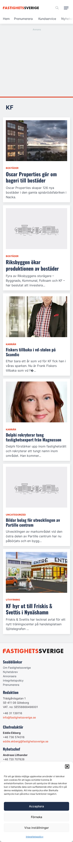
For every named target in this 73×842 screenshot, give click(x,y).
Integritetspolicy (34, 836)
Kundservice (47, 19)
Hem (6, 19)
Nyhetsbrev (10, 672)
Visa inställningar (36, 828)
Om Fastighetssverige (17, 667)
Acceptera (36, 806)
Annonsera (9, 676)
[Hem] (21, 8)
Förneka (36, 817)
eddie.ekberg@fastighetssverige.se (25, 741)
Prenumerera (23, 19)
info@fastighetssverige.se (19, 717)
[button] (67, 766)
